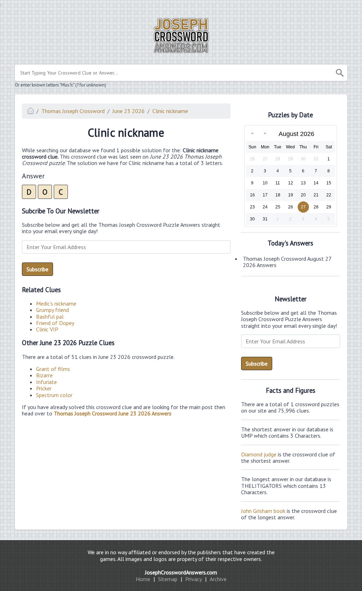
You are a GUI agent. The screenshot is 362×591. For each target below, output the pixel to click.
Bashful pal (50, 316)
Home (143, 579)
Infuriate (46, 381)
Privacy (193, 579)
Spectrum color (54, 394)
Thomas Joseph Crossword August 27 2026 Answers (287, 261)
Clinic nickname (170, 110)
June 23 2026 (128, 110)
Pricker (44, 388)
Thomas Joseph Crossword (73, 110)
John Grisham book (263, 510)
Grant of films (53, 368)
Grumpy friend (52, 309)
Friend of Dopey (55, 322)
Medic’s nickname (56, 303)
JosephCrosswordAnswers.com (181, 572)
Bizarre (44, 375)
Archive (218, 579)
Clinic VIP (47, 329)
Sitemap (167, 579)
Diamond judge (258, 454)
